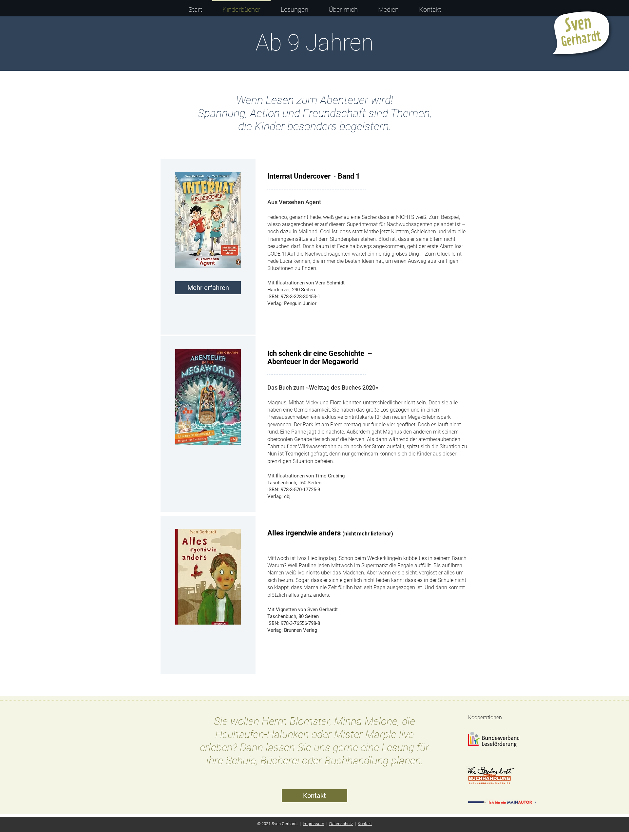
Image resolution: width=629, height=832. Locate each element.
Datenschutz (341, 823)
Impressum (313, 823)
